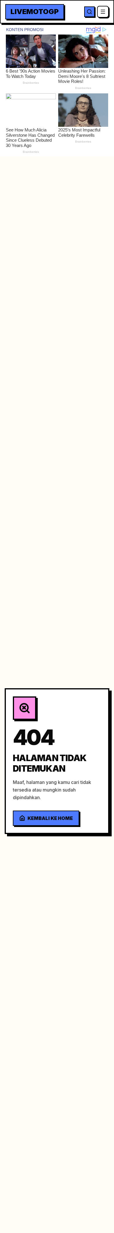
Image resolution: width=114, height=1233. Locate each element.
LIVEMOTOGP (35, 11)
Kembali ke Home (50, 818)
